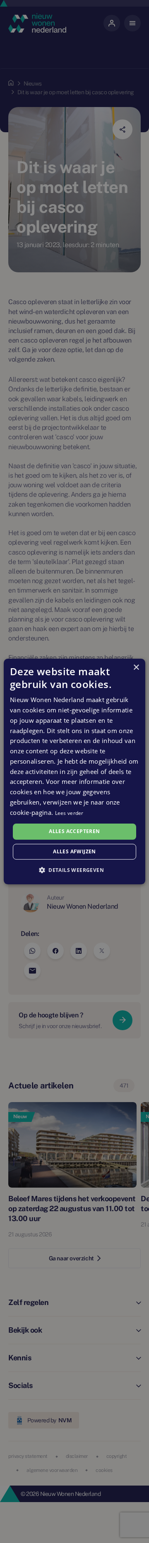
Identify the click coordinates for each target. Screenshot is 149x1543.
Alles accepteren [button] (74, 831)
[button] (74, 870)
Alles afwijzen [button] (74, 851)
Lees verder (69, 813)
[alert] (74, 771)
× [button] (136, 667)
